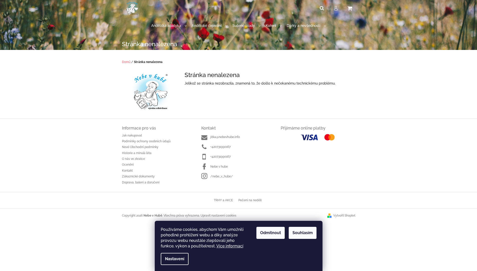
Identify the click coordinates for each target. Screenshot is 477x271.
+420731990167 (220, 147)
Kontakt (127, 170)
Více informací (229, 246)
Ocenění (128, 164)
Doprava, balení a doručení (141, 182)
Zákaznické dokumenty (138, 176)
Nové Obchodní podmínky (140, 147)
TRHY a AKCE (223, 200)
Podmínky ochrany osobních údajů (146, 141)
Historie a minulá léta (136, 153)
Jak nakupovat (132, 135)
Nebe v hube (219, 166)
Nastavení (174, 258)
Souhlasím (302, 232)
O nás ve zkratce (133, 159)
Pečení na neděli (250, 200)
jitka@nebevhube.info (225, 137)
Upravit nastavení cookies (218, 215)
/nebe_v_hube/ (221, 176)
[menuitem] (169, 26)
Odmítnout (270, 232)
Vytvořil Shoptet (344, 215)
